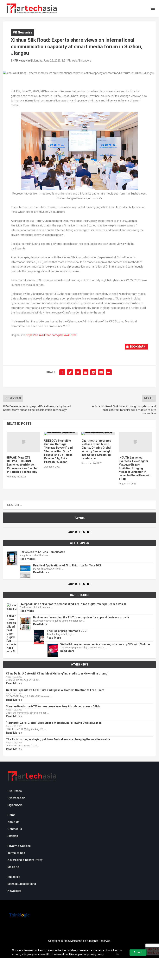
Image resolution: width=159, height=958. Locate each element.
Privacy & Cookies (19, 846)
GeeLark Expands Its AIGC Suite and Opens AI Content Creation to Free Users (55, 690)
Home (11, 815)
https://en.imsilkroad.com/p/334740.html (51, 335)
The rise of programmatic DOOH (67, 630)
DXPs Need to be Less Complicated (42, 552)
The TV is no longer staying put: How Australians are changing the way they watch (58, 739)
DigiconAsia (15, 805)
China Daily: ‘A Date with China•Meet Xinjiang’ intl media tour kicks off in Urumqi (57, 673)
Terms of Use (16, 853)
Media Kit (13, 867)
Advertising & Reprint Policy (25, 860)
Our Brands (15, 791)
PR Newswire (22, 32)
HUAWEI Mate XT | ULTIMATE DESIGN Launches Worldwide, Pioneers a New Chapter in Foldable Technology (22, 464)
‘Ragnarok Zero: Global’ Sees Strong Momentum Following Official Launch (54, 722)
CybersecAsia (16, 798)
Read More (27, 610)
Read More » (28, 558)
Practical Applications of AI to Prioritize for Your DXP (67, 565)
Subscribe (14, 877)
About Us (13, 822)
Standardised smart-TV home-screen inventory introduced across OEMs (53, 706)
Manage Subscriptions (22, 884)
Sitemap (13, 836)
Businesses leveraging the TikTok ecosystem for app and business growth (81, 617)
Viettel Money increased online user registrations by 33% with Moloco (105, 644)
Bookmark (137, 346)
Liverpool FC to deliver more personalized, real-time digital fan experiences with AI (73, 604)
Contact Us (15, 829)
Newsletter (14, 891)
